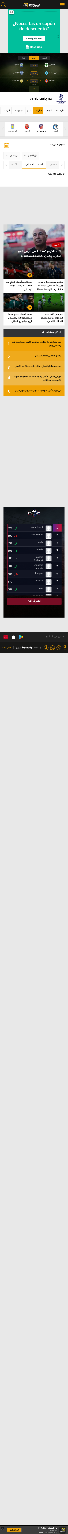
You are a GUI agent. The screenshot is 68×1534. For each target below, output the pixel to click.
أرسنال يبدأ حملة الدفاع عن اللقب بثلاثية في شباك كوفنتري (19, 286)
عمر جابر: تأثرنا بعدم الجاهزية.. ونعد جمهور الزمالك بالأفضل (52, 318)
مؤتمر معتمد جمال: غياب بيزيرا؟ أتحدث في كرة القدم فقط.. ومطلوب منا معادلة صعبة (49, 286)
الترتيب (49, 110)
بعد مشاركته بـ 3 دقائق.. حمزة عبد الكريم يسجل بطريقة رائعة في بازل (34, 344)
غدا (23, 58)
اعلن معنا (6, 647)
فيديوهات (18, 110)
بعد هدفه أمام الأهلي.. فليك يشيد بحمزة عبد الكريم (34, 367)
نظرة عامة (60, 110)
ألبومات (6, 110)
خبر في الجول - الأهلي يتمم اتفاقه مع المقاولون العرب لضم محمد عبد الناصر (34, 378)
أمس (44, 58)
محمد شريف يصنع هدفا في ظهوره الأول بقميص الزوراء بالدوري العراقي (20, 318)
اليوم (34, 58)
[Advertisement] (34, 451)
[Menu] (63, 4)
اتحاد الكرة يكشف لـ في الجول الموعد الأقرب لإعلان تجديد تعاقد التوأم (38, 253)
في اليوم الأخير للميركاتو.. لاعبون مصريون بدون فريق (34, 391)
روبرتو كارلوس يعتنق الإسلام (34, 357)
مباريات (38, 110)
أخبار (29, 110)
